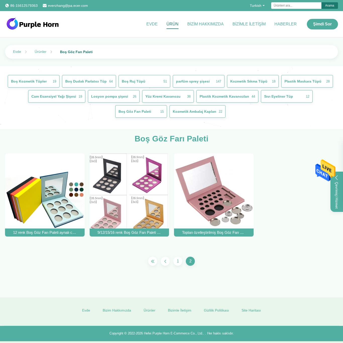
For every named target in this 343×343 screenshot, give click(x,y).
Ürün (172, 24)
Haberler (285, 24)
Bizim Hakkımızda (205, 24)
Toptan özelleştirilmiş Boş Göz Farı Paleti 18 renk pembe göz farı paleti (214, 232)
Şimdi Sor (322, 24)
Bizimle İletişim (249, 24)
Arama (329, 5)
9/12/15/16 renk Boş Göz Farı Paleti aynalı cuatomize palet (129, 232)
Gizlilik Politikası (216, 310)
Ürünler (40, 52)
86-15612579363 (24, 6)
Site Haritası (251, 310)
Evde (152, 24)
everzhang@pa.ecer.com (68, 6)
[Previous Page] (165, 261)
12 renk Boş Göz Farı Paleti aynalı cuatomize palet (45, 232)
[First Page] (152, 261)
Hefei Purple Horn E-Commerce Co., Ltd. (173, 333)
